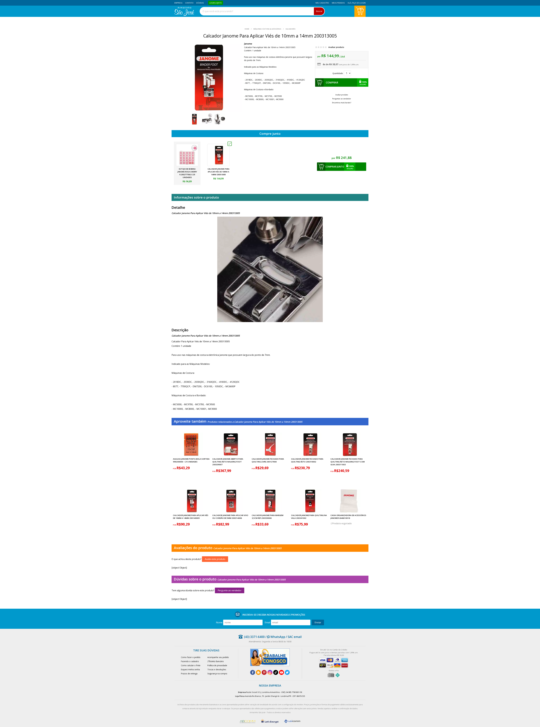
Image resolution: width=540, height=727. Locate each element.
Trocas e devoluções (216, 669)
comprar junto (334, 166)
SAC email (295, 637)
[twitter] (287, 672)
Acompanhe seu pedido (218, 657)
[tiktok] (275, 672)
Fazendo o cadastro (190, 661)
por (175, 468)
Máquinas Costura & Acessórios (267, 29)
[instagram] (269, 672)
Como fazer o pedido (190, 657)
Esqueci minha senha (190, 669)
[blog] (258, 672)
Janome (248, 43)
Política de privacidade (217, 665)
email (267, 622)
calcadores (290, 29)
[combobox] (262, 11)
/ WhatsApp (275, 637)
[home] (184, 15)
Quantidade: (338, 73)
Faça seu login (359, 3)
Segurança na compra (217, 673)
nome (219, 622)
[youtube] (281, 672)
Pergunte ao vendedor (229, 590)
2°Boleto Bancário (215, 661)
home (247, 29)
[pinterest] (264, 672)
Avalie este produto (215, 559)
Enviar (318, 622)
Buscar (319, 11)
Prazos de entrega (189, 673)
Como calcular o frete (190, 665)
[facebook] (252, 672)
